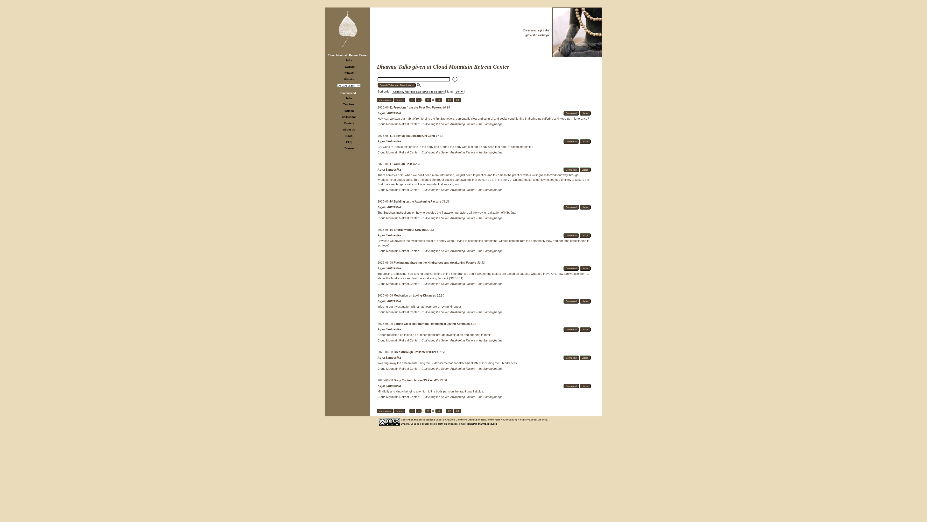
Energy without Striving (410, 230)
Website (349, 79)
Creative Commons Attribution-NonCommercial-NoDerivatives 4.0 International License (496, 419)
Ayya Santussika (389, 113)
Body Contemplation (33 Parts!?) (416, 380)
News (348, 135)
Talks (349, 60)
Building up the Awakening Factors (418, 201)
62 (449, 100)
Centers (349, 123)
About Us (349, 129)
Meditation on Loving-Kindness (415, 295)
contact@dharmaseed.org (481, 423)
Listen (585, 113)
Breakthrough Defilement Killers (416, 352)
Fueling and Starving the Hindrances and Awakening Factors (435, 262)
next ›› (399, 100)
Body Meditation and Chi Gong (414, 136)
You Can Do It (403, 164)
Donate (349, 148)
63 (457, 100)
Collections (349, 117)
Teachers (349, 66)
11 (438, 100)
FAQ (349, 142)
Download (571, 113)
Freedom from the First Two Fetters (417, 107)
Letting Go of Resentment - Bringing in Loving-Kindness (432, 324)
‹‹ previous (385, 100)
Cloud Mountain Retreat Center (347, 55)
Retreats (349, 73)
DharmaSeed (348, 93)
